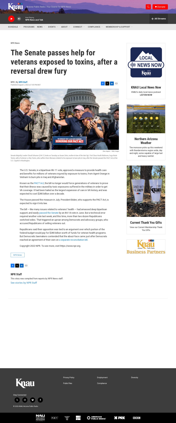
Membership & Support (118, 27)
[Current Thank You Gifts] (146, 191)
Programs (29, 27)
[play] (11, 18)
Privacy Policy (68, 378)
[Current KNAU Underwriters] (146, 246)
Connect (77, 27)
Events (52, 27)
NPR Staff (23, 82)
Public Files (67, 383)
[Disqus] (88, 333)
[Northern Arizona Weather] (146, 118)
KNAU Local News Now (146, 87)
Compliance (94, 27)
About (64, 27)
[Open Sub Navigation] (20, 27)
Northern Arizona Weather (146, 141)
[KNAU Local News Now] (146, 62)
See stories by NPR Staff (24, 282)
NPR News (15, 43)
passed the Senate (48, 212)
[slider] (23, 18)
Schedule (13, 27)
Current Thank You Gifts (146, 222)
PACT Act (39, 183)
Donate (161, 6)
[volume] (19, 19)
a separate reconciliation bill (73, 239)
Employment (102, 378)
